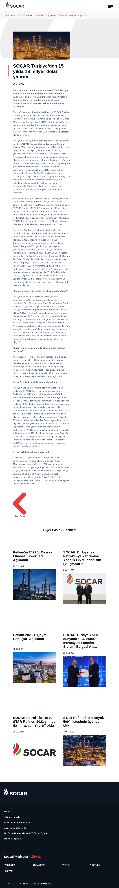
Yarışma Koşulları (12, 839)
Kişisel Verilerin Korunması (17, 822)
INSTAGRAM (39, 865)
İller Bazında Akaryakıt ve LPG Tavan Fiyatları (26, 833)
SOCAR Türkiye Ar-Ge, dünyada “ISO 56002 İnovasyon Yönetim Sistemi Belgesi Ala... (81, 641)
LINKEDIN (8, 871)
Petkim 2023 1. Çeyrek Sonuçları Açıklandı (30, 637)
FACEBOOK (9, 865)
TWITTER (65, 865)
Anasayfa (10, 15)
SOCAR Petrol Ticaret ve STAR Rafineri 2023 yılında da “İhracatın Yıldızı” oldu (34, 721)
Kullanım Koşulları (12, 817)
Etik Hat (7, 812)
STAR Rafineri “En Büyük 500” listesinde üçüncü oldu (83, 721)
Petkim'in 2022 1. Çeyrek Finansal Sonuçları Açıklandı (32, 556)
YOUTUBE (95, 865)
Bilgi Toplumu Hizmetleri (15, 828)
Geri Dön (19, 516)
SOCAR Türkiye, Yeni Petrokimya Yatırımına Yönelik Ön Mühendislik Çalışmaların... (82, 558)
